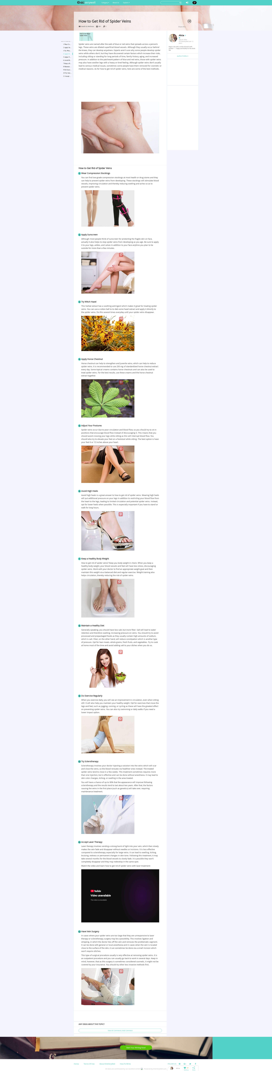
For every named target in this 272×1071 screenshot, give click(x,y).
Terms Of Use (89, 1064)
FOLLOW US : (172, 1064)
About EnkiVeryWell (107, 1064)
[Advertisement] (120, 86)
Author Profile (182, 56)
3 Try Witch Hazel (67, 51)
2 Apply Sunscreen (67, 47)
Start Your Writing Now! (136, 1047)
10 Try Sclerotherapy (67, 73)
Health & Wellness (87, 26)
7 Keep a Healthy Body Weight (67, 63)
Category (104, 3)
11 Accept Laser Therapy (67, 76)
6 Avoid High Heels (67, 60)
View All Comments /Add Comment (120, 1030)
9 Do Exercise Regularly (67, 70)
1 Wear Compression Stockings (67, 44)
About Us (116, 3)
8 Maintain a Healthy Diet (67, 67)
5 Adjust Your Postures (67, 57)
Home (76, 1064)
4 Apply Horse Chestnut (67, 54)
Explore (126, 3)
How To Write (125, 1064)
